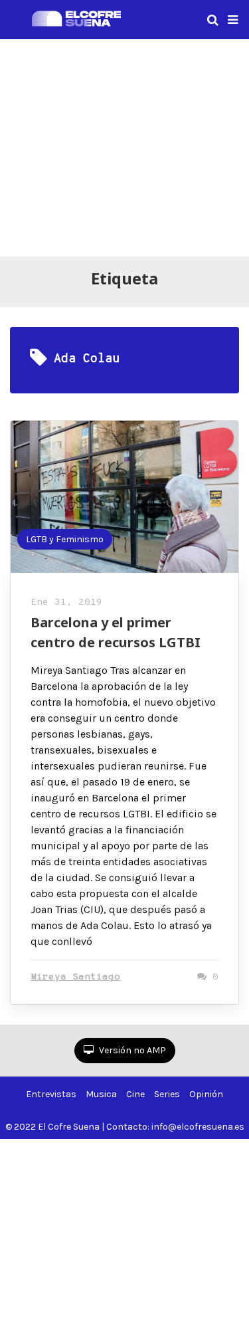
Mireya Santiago (75, 977)
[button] (233, 20)
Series (167, 1094)
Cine (135, 1094)
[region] (124, 145)
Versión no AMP (131, 1050)
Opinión (206, 1094)
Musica (101, 1094)
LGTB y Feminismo (65, 539)
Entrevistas (51, 1094)
